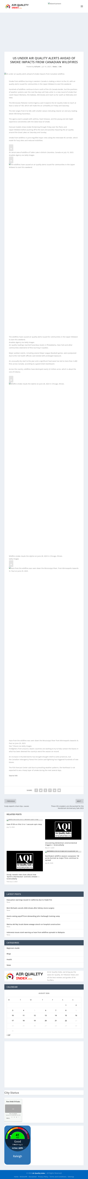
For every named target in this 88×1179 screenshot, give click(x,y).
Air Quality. (18, 1102)
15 (66, 1015)
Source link (13, 775)
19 (35, 1020)
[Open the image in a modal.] (11, 147)
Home (16, 1177)
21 (56, 1020)
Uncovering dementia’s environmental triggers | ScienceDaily (61, 844)
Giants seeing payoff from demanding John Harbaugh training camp (33, 916)
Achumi (37, 66)
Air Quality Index (38, 1173)
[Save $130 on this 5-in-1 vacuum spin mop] (25, 820)
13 (46, 1015)
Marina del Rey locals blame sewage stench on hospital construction (33, 924)
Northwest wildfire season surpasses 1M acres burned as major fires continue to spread (62, 858)
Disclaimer (33, 1177)
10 (13, 1015)
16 (76, 1015)
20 (46, 1020)
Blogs (9, 954)
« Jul (8, 1035)
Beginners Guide (13, 948)
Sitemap (71, 1177)
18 (24, 1020)
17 (13, 1020)
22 (66, 1020)
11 (24, 1015)
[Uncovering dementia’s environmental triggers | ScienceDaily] (63, 829)
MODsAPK (23, 1177)
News (55, 66)
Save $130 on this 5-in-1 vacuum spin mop (24, 824)
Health (9, 959)
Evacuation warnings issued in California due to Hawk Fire (29, 900)
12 (35, 1015)
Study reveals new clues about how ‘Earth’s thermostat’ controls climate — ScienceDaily (23, 876)
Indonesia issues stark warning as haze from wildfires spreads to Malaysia (36, 932)
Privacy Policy (43, 1177)
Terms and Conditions (58, 1177)
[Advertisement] (44, 30)
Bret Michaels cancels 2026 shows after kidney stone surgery (30, 908)
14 (56, 1015)
